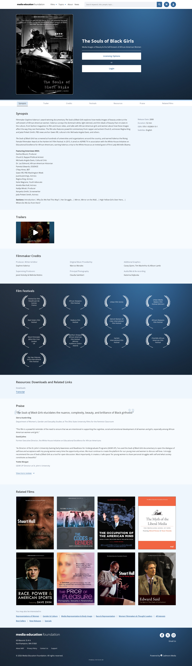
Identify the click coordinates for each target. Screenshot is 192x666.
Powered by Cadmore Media (163, 655)
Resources (118, 103)
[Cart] (166, 4)
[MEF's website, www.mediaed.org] (56, 634)
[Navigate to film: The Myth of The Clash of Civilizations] (157, 578)
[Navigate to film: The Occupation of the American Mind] (116, 523)
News (77, 4)
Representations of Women (27, 616)
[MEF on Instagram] (173, 635)
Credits (69, 103)
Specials (48, 621)
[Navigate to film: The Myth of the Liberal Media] (157, 523)
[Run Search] (159, 4)
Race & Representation (105, 616)
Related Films (167, 103)
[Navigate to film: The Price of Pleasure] (75, 578)
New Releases (35, 621)
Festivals (92, 103)
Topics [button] (61, 4)
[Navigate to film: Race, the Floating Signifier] (116, 578)
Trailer (46, 103)
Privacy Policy (32, 648)
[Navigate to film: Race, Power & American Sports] (35, 578)
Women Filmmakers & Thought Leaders (135, 616)
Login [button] (111, 68)
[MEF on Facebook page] (162, 635)
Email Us (172, 641)
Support (54, 648)
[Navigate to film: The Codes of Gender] (75, 523)
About (70, 4)
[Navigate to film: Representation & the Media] (35, 523)
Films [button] (53, 4)
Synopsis (22, 103)
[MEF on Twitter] (167, 635)
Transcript (20, 392)
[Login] (173, 4)
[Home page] (30, 4)
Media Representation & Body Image (76, 616)
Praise (142, 103)
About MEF (20, 648)
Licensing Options (111, 56)
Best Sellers (21, 621)
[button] (35, 232)
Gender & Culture (50, 616)
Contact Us (44, 648)
